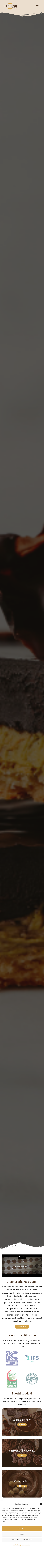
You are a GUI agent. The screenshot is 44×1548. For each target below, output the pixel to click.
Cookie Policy (17, 1545)
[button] (41, 1504)
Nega (22, 1534)
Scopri (22, 1424)
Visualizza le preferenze (22, 1540)
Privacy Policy (26, 1545)
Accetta (22, 1528)
